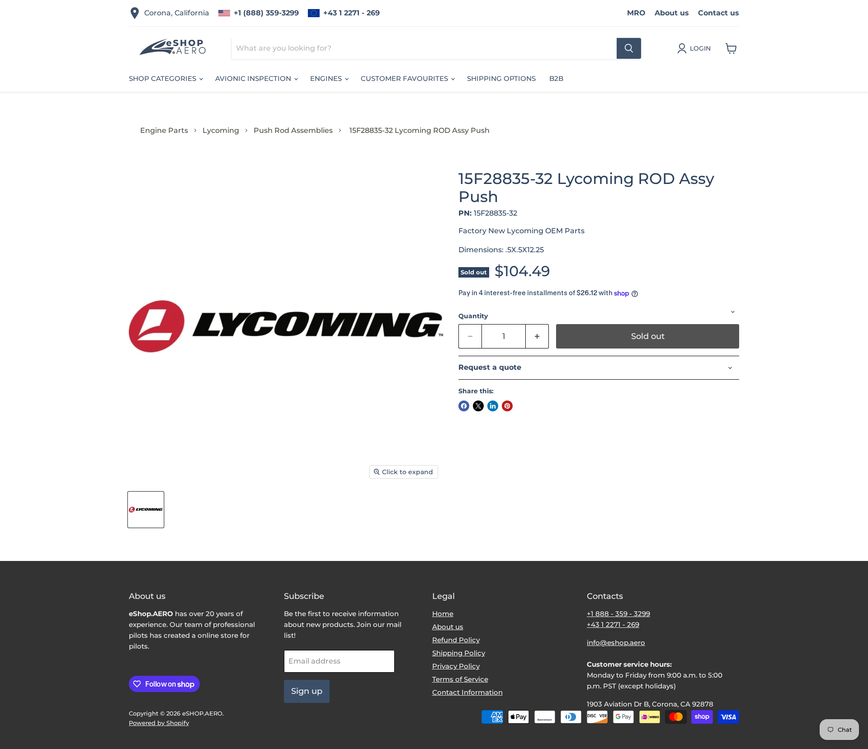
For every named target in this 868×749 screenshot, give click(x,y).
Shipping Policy (458, 653)
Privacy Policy (456, 666)
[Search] (629, 48)
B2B (556, 78)
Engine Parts (164, 130)
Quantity (473, 316)
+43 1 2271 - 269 (351, 13)
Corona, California (176, 13)
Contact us (718, 13)
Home (442, 613)
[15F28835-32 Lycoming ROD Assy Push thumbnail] (146, 510)
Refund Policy (456, 640)
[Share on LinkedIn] (492, 405)
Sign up (306, 691)
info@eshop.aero (616, 642)
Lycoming (221, 130)
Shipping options (501, 78)
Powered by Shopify (159, 722)
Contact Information (467, 692)
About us (672, 13)
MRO (636, 13)
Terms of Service (460, 679)
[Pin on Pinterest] (507, 405)
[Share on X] (478, 405)
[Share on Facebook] (463, 405)
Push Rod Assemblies (293, 130)
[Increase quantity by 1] (537, 336)
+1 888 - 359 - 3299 (618, 613)
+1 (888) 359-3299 (266, 13)
